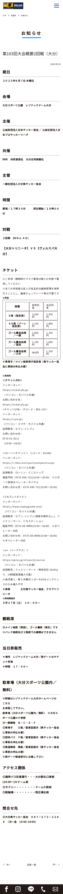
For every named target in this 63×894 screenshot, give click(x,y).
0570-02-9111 (11, 438)
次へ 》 (56, 864)
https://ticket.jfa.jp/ (16, 390)
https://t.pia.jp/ (13, 419)
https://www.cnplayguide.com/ (22, 506)
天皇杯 (13, 15)
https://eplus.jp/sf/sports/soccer (24, 560)
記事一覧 (31, 864)
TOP (4, 15)
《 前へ (6, 864)
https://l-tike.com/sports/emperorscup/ (29, 462)
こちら (6, 703)
